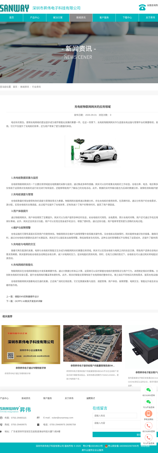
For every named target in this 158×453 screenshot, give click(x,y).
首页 (11, 17)
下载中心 (127, 17)
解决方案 (57, 17)
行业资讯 (36, 87)
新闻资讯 (81, 17)
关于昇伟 (69, 398)
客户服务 (104, 17)
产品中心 (34, 17)
